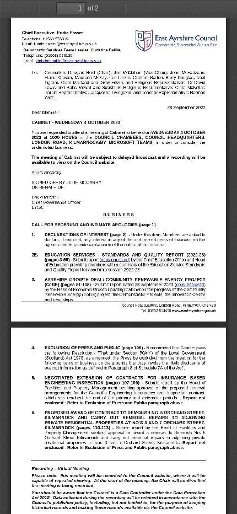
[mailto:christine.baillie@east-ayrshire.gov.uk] (68, 60)
